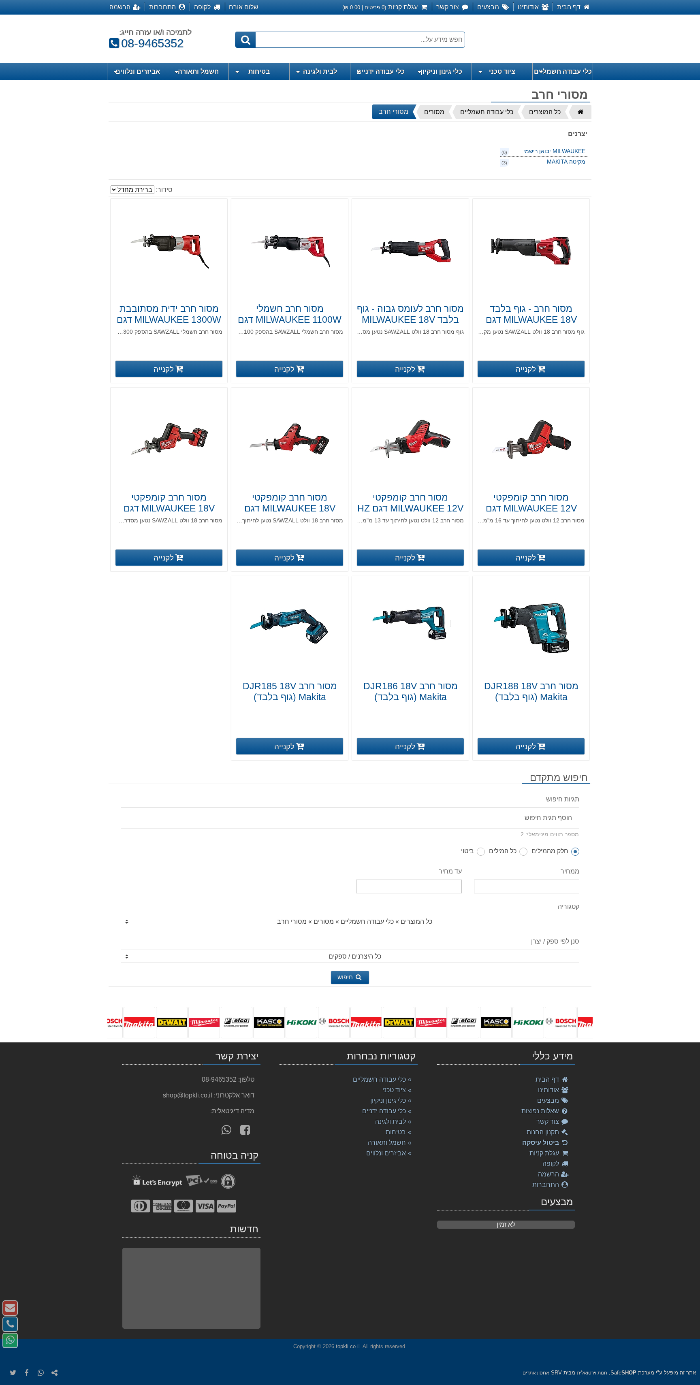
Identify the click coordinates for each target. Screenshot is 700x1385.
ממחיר (570, 871)
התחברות (546, 1184)
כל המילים (502, 851)
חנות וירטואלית (592, 1372)
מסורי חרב (393, 111)
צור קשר (548, 1121)
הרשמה (549, 1174)
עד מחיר (450, 871)
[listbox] (350, 1022)
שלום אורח (243, 7)
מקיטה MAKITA (566, 162)
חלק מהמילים (549, 851)
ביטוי (467, 851)
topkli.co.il (348, 1346)
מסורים (434, 112)
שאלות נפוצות (541, 1111)
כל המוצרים (545, 112)
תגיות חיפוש (562, 799)
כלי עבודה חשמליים (486, 112)
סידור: (164, 189)
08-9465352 (149, 43)
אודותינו (549, 1090)
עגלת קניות (545, 1153)
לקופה (551, 1163)
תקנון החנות (544, 1132)
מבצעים (549, 1100)
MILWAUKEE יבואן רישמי (554, 151)
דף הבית (548, 1079)
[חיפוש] (245, 40)
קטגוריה (568, 906)
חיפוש (345, 977)
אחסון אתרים (536, 1372)
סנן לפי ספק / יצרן (555, 941)
